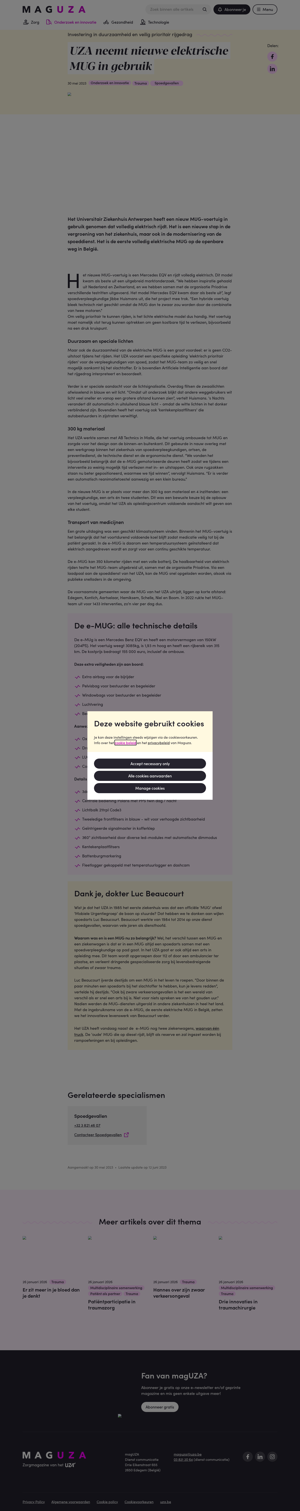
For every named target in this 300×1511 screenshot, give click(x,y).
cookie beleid (125, 742)
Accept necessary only (150, 763)
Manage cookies (150, 788)
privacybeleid (159, 742)
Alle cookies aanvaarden (150, 776)
